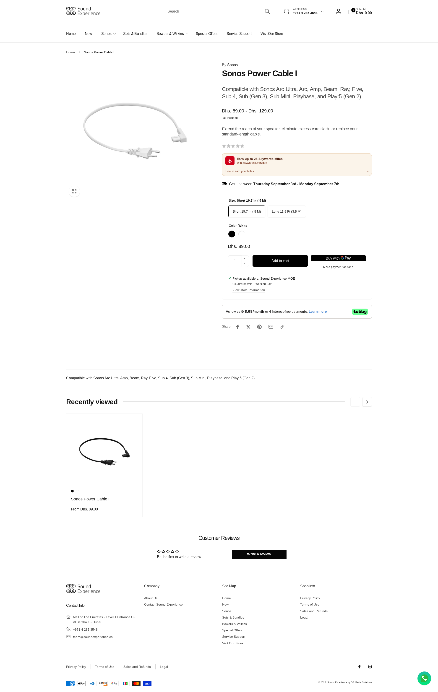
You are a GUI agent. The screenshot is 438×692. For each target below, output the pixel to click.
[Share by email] (271, 327)
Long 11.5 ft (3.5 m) (287, 211)
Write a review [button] (259, 554)
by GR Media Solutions (360, 682)
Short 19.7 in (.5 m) (247, 211)
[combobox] (218, 11)
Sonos (230, 65)
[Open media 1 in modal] (135, 131)
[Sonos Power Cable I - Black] (72, 491)
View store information (248, 290)
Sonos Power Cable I (90, 499)
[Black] (231, 234)
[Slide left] (355, 402)
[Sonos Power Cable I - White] (77, 491)
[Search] (267, 11)
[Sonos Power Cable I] (105, 477)
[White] (241, 234)
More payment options (338, 267)
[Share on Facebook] (237, 327)
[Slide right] (367, 402)
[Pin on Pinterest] (259, 327)
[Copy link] (282, 327)
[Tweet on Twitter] (248, 327)
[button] (360, 11)
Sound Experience (337, 682)
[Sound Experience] (83, 593)
